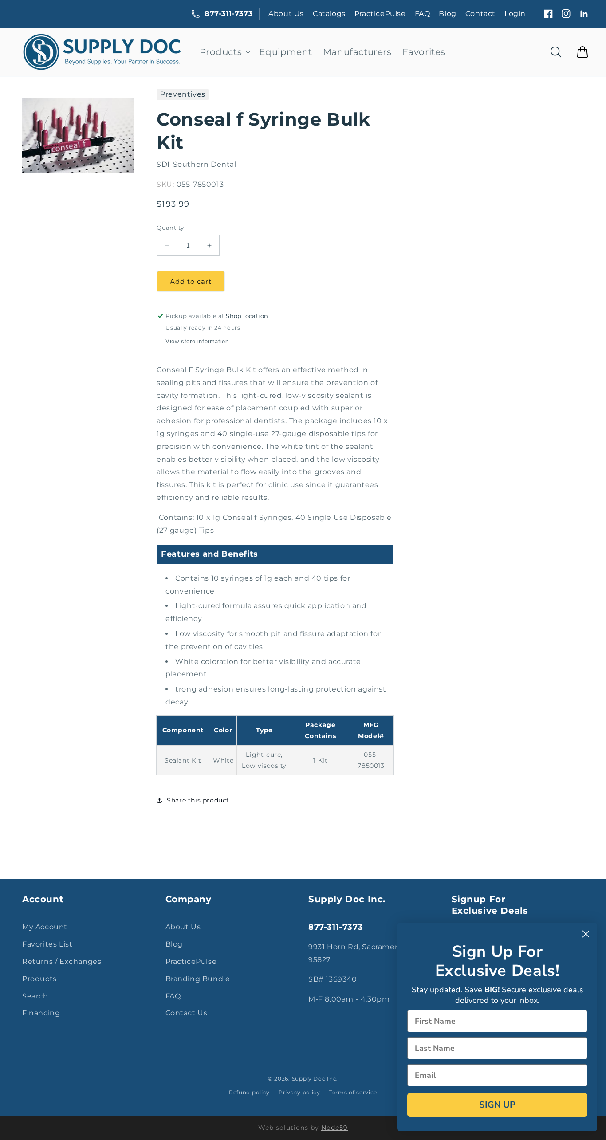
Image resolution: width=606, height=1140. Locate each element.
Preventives (182, 94)
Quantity (170, 227)
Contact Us (186, 1013)
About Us (286, 13)
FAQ (422, 13)
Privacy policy (299, 1092)
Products (39, 979)
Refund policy (249, 1092)
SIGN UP (497, 1105)
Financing (41, 1013)
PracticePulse (380, 13)
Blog (447, 13)
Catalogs (329, 13)
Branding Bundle (197, 979)
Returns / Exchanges (61, 961)
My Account (44, 927)
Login (515, 13)
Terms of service (353, 1092)
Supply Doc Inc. (315, 1078)
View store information (196, 341)
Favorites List (47, 944)
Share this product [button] (198, 800)
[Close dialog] (586, 934)
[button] (224, 52)
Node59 (334, 1128)
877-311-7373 (228, 13)
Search (35, 996)
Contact (480, 13)
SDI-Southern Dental (196, 164)
